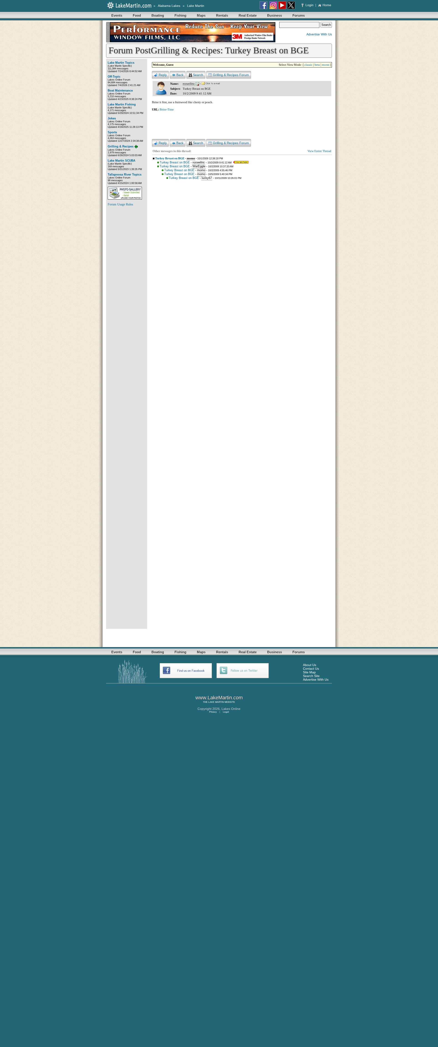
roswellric (189, 83)
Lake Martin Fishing (122, 104)
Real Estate (248, 15)
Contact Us (311, 668)
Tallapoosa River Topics (124, 174)
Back (179, 75)
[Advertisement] (126, 278)
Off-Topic (114, 76)
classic (308, 64)
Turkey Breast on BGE (170, 158)
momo (191, 158)
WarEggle (199, 166)
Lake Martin (195, 6)
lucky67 (207, 178)
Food (137, 15)
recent (325, 64)
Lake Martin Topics (121, 62)
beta (317, 64)
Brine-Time (167, 109)
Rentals (222, 15)
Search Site (311, 676)
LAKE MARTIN (216, 702)
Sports (112, 132)
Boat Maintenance (120, 90)
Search (198, 75)
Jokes (112, 118)
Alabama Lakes (169, 6)
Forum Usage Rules (120, 204)
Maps (201, 15)
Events (116, 15)
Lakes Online (231, 709)
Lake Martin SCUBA (121, 160)
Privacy (213, 712)
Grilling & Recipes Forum (231, 75)
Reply (163, 75)
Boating (157, 15)
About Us (309, 665)
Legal (226, 712)
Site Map (309, 672)
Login (309, 5)
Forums (298, 15)
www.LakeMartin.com (219, 698)
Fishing (180, 15)
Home (327, 5)
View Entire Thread (319, 151)
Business (274, 15)
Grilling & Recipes (120, 146)
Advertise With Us (319, 34)
